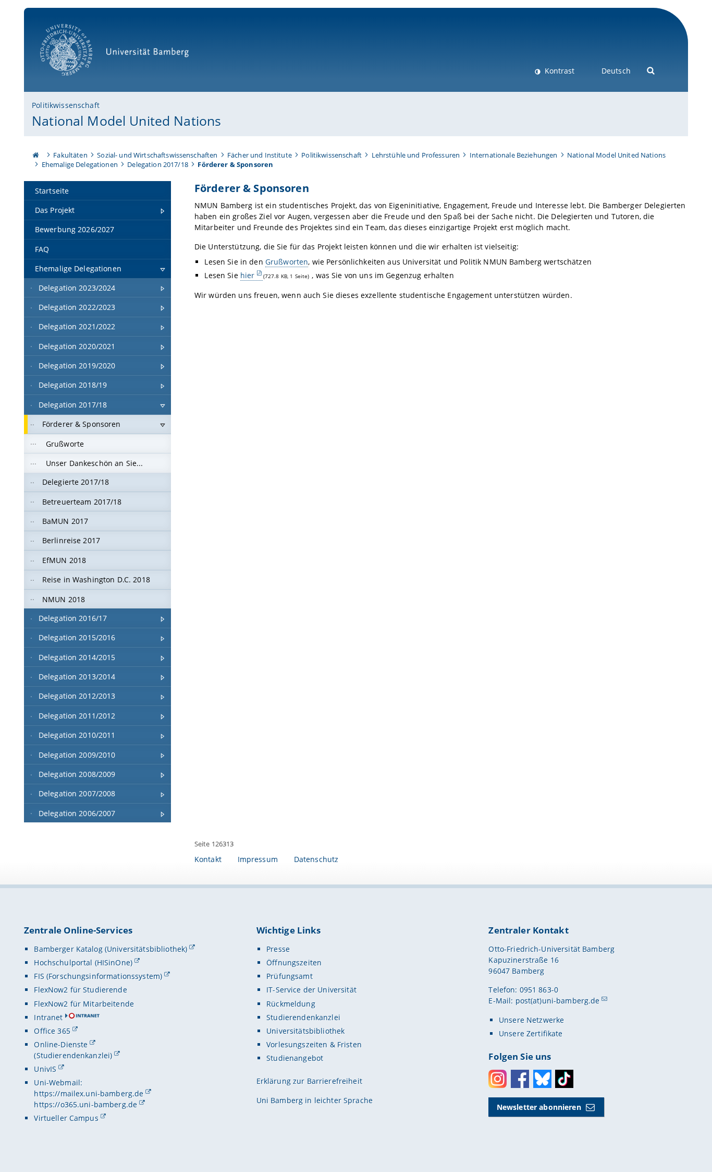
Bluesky (542, 1079)
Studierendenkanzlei (303, 1017)
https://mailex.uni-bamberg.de (88, 1093)
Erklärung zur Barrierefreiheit (309, 1081)
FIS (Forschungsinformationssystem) (98, 976)
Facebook (520, 1079)
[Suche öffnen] (651, 70)
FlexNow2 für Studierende (80, 990)
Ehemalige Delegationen (80, 164)
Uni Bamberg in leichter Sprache (314, 1100)
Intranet (48, 1017)
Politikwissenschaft (66, 105)
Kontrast (558, 71)
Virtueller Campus (66, 1118)
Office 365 (52, 1031)
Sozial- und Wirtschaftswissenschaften (157, 155)
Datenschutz (316, 859)
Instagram (497, 1079)
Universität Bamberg (77, 81)
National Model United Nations (126, 120)
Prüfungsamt (289, 976)
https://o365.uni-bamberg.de (85, 1104)
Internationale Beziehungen (514, 155)
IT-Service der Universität (311, 990)
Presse (278, 949)
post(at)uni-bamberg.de (557, 1001)
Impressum (258, 859)
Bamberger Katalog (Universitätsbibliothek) (110, 949)
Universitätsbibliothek (305, 1031)
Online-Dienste (61, 1044)
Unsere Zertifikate (531, 1033)
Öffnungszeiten (294, 962)
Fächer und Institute (259, 155)
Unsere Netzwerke (531, 1020)
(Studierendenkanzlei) (73, 1055)
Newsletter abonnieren (539, 1107)
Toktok (564, 1079)
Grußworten (286, 262)
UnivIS (45, 1069)
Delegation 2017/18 (157, 164)
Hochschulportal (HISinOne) (83, 962)
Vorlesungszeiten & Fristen (314, 1044)
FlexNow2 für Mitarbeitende (84, 1004)
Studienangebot (294, 1058)
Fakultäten (70, 155)
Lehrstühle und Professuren (416, 155)
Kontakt (208, 859)
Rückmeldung (290, 1004)
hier (247, 275)
